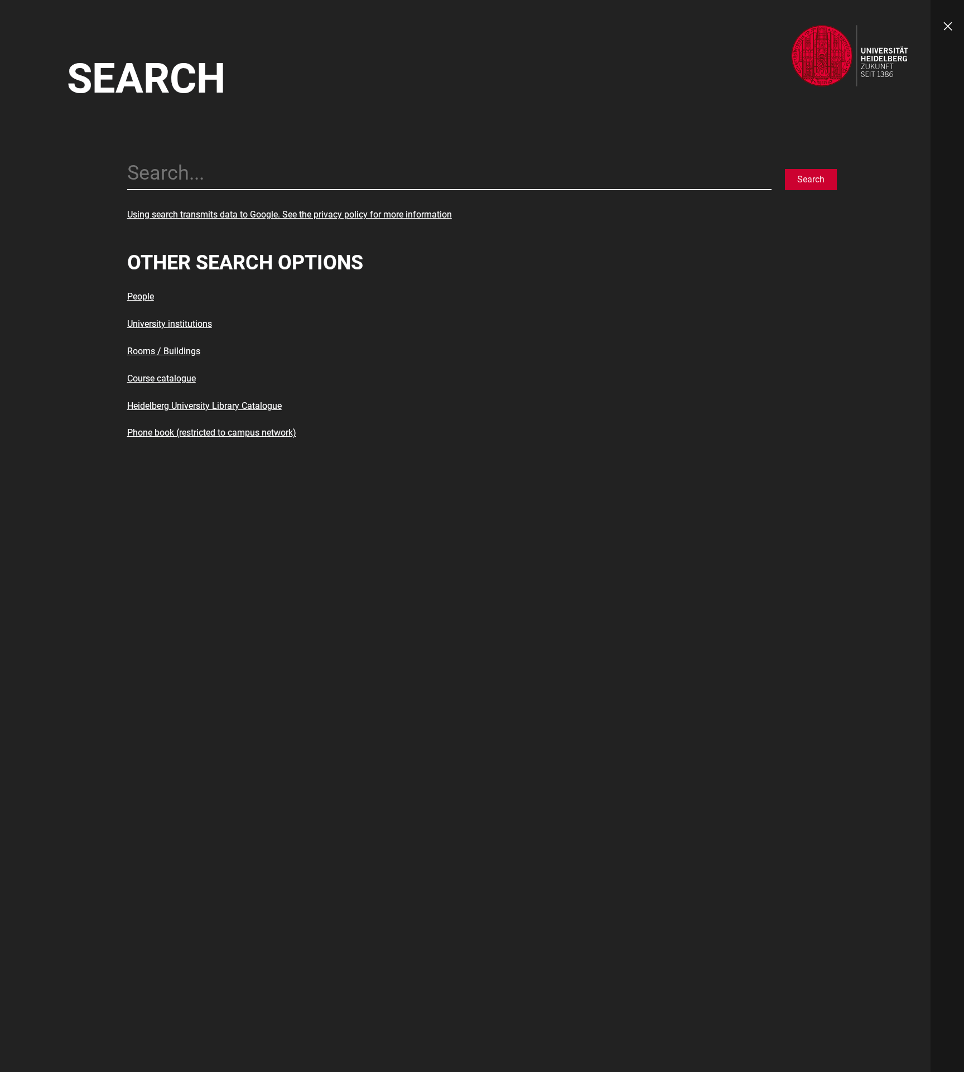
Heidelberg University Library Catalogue (204, 405)
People (140, 296)
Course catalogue (161, 378)
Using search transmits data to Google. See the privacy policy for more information (289, 214)
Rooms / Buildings (163, 351)
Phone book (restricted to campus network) (211, 432)
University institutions (169, 323)
